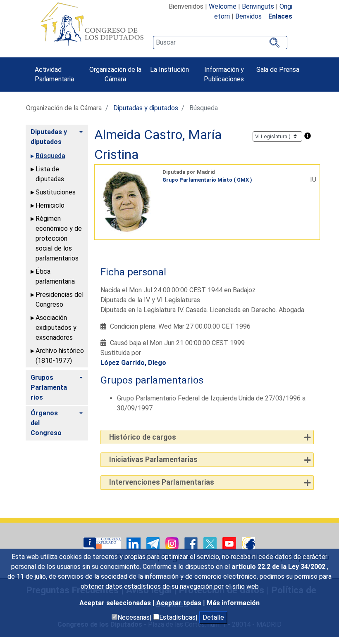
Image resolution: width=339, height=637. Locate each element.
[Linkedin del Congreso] (134, 543)
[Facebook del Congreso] (191, 543)
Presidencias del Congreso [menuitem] (60, 299)
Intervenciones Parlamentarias (161, 482)
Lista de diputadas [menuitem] (50, 174)
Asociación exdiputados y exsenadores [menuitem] (56, 327)
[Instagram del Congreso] (172, 543)
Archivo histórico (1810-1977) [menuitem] (60, 356)
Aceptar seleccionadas (116, 603)
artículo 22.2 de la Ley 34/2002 (279, 567)
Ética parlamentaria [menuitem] (55, 276)
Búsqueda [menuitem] (50, 156)
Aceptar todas (179, 603)
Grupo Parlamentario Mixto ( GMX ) (207, 180)
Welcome (222, 6)
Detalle (213, 617)
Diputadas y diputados (145, 108)
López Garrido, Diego (133, 363)
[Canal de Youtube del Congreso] (230, 543)
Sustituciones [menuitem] (56, 192)
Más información (233, 603)
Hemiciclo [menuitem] (50, 205)
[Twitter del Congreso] (210, 543)
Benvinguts (258, 6)
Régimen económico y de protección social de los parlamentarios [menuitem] (59, 238)
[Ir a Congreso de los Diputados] (91, 23)
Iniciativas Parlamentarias (153, 459)
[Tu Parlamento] (102, 543)
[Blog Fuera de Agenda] (248, 543)
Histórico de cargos (142, 437)
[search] (220, 42)
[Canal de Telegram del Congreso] (153, 543)
